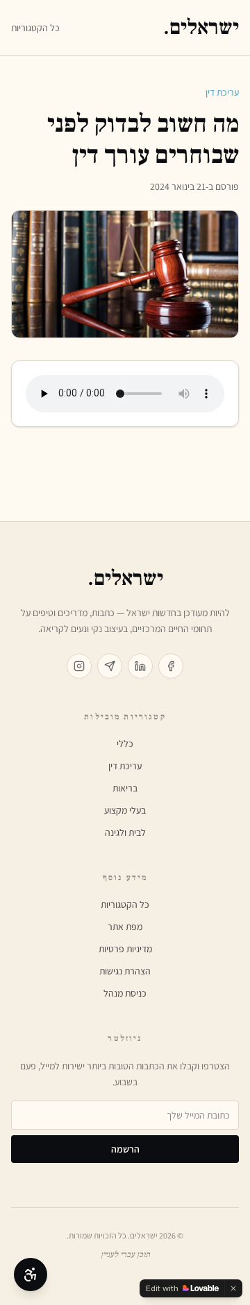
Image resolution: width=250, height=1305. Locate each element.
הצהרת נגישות (125, 971)
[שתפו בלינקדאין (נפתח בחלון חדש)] (140, 666)
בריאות (125, 788)
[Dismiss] (233, 1288)
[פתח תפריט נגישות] (30, 1274)
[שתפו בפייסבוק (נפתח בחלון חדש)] (170, 666)
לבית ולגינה (125, 832)
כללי (125, 743)
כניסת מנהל (125, 993)
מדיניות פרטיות (125, 949)
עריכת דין (222, 92)
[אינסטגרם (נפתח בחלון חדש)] (79, 666)
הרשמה (125, 1149)
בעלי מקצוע (125, 810)
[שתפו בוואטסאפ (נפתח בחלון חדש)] (109, 666)
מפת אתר (125, 926)
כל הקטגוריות (35, 27)
